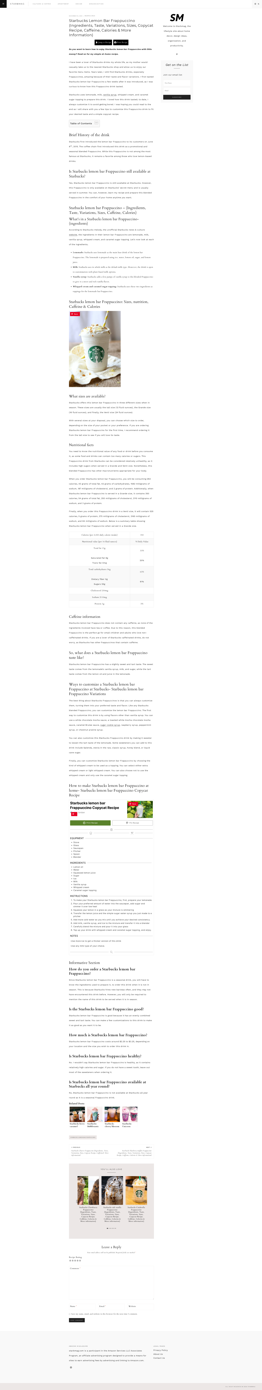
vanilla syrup (109, 95)
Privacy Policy (160, 1350)
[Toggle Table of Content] (95, 122)
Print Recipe (121, 42)
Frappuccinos (90, 16)
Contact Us (159, 1358)
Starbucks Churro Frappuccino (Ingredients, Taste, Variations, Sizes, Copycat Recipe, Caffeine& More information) (90, 1151)
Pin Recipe (134, 823)
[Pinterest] (255, 3)
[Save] (75, 314)
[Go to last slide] (77, 1201)
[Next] (146, 1201)
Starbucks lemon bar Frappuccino (82, 1137)
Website (132, 1306)
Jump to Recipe (104, 42)
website (73, 235)
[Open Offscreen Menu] (3, 4)
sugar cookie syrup (110, 725)
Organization (96, 4)
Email (102, 1306)
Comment (75, 1268)
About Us (158, 1354)
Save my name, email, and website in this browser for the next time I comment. (104, 1314)
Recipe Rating (75, 1257)
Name (73, 1306)
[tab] (107, 1228)
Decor (79, 4)
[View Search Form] (258, 4)
